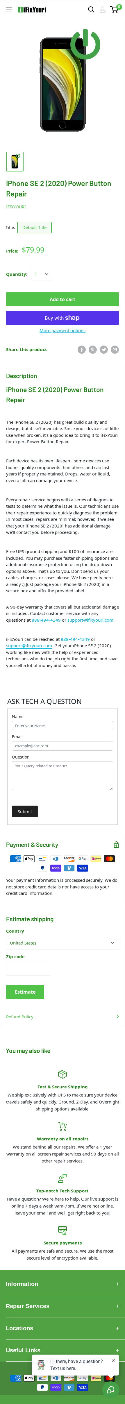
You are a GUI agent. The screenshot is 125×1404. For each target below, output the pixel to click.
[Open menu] (9, 10)
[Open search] (91, 9)
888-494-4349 (46, 620)
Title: (10, 227)
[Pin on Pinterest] (93, 350)
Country (15, 931)
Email (17, 736)
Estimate (25, 992)
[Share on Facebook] (82, 350)
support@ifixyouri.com (90, 620)
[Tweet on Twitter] (104, 350)
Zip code (15, 956)
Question (21, 757)
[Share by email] (115, 350)
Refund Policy (19, 1017)
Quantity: (16, 274)
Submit (25, 811)
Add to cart (62, 299)
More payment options (62, 330)
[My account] (103, 9)
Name (18, 716)
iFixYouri (16, 207)
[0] (114, 9)
